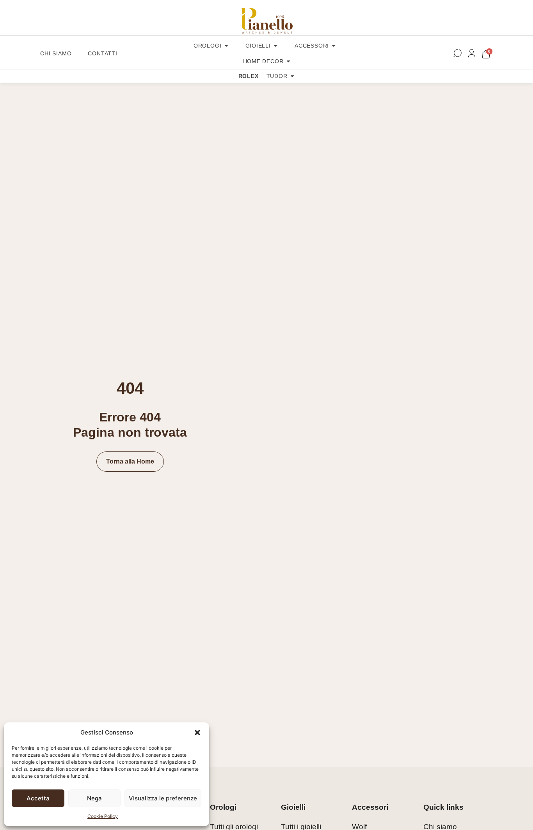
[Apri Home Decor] (288, 61)
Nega (94, 798)
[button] (197, 732)
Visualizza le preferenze (163, 798)
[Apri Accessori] (333, 45)
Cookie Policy (102, 816)
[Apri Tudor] (292, 76)
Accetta (38, 798)
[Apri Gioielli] (275, 45)
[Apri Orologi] (226, 45)
